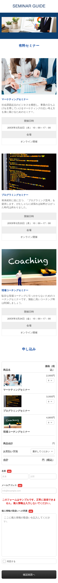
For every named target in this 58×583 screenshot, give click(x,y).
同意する (11, 561)
